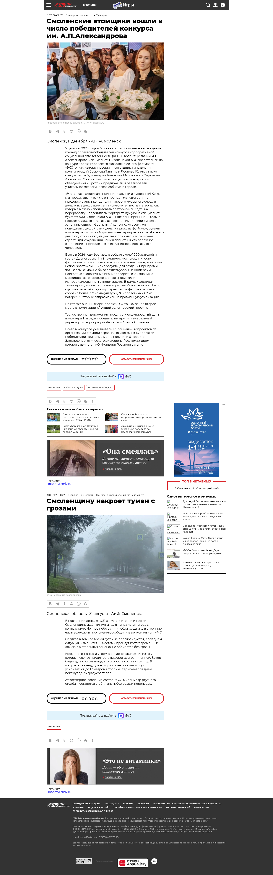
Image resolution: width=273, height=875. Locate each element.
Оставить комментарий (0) (136, 359)
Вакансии (143, 803)
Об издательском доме (86, 803)
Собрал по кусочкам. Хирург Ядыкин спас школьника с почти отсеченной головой (204, 528)
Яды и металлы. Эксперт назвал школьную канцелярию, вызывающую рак (201, 565)
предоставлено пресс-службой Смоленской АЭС (75, 122)
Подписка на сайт (98, 807)
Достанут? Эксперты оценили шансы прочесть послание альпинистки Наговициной (204, 504)
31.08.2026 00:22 (56, 495)
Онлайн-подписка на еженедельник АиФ (138, 807)
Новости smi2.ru (59, 484)
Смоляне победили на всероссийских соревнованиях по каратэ (141, 417)
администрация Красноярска (64, 595)
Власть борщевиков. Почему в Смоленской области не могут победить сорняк (80, 429)
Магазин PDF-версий (178, 807)
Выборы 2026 (201, 807)
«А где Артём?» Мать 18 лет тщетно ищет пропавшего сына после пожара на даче (203, 541)
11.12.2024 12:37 (55, 15)
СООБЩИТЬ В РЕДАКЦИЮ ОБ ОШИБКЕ (93, 811)
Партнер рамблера (104, 861)
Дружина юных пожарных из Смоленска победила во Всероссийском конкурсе (137, 429)
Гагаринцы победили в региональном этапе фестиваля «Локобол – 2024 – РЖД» (81, 417)
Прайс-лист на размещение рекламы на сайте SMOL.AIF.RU (187, 803)
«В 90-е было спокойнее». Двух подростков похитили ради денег (202, 552)
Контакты (78, 807)
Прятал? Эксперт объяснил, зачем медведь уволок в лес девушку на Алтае (202, 516)
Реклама (128, 803)
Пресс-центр (112, 803)
